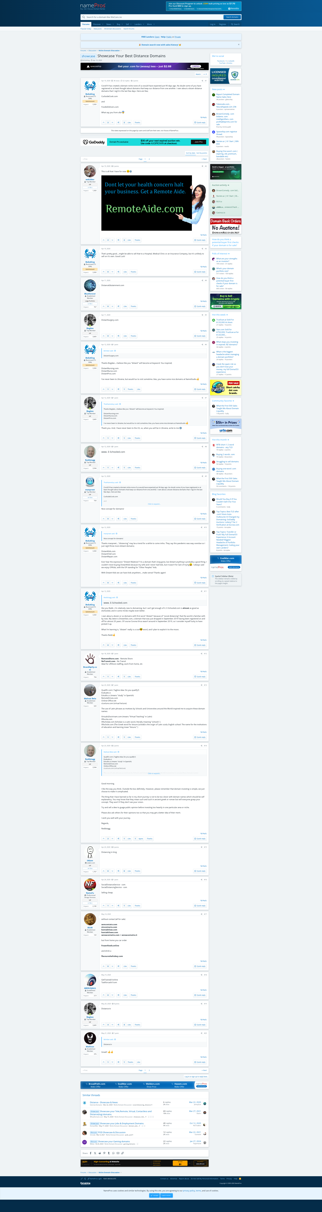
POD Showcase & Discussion (112, 1132)
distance (148, 1105)
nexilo (226, 146)
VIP (90, 184)
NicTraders (197, 1125)
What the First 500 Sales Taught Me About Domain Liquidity (227, 408)
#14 (205, 746)
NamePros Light (95, 1178)
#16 (205, 880)
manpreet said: (109, 533)
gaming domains (129, 1144)
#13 (205, 685)
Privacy (229, 1178)
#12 (205, 653)
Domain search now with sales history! (160, 44)
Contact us (164, 1178)
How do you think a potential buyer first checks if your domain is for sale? (225, 242)
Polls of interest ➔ (221, 253)
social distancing (138, 1105)
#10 (205, 527)
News (108, 24)
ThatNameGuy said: (111, 404)
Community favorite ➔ (223, 400)
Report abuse (184, 1178)
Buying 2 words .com (225, 454)
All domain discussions (112, 29)
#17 (205, 914)
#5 (206, 315)
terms (198, 1190)
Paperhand (197, 1143)
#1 (206, 81)
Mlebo (92, 1144)
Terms (222, 1178)
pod (130, 1135)
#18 (205, 975)
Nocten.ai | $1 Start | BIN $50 (227, 196)
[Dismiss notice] (238, 44)
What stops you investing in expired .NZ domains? (227, 343)
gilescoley (229, 99)
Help (235, 1178)
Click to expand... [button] (154, 504)
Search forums (129, 29)
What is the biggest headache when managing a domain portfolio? (227, 354)
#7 (206, 398)
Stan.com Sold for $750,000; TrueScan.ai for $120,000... (227, 332)
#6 (206, 344)
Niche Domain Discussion (123, 1105)
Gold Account (90, 101)
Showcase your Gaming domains (114, 1141)
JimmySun (197, 1104)
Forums (85, 24)
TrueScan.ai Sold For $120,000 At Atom (225, 321)
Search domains (232, 17)
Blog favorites (219, 494)
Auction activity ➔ (220, 185)
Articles (229, 63)
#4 (206, 280)
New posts (98, 29)
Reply (205, 117)
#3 (206, 249)
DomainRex (94, 1126)
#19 (205, 1004)
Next (205, 159)
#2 (206, 166)
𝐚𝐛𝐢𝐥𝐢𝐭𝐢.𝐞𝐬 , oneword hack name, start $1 (227, 207)
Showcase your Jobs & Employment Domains (122, 1123)
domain (131, 1126)
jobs (136, 1126)
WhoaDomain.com (96, 1117)
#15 (205, 847)
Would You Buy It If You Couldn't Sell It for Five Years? (226, 502)
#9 (206, 476)
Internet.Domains (96, 1105)
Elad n (199, 1113)
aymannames (229, 109)
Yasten (227, 159)
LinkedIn (231, 61)
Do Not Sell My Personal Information (204, 1178)
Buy (118, 24)
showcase (137, 1117)
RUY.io (219, 201)
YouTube (222, 63)
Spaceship (229, 137)
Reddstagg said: (109, 597)
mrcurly (92, 1135)
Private (178, 37)
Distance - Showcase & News (104, 1102)
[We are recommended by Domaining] (85, 1184)
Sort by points (201, 153)
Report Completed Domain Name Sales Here (227, 95)
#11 (205, 591)
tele (142, 1117)
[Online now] (90, 325)
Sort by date (190, 153)
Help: (163, 37)
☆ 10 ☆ (90, 187)
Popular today (85, 29)
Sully (227, 413)
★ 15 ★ (90, 497)
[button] (103, 24)
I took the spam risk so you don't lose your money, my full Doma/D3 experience (227, 368)
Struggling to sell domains (227, 461)
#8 (206, 446)
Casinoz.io (220, 212)
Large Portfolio (90, 301)
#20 (205, 1033)
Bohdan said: (108, 351)
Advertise (173, 1178)
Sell (127, 24)
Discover (97, 24)
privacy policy (189, 1190)
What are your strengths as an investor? (226, 259)
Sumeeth (198, 1134)
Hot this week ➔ (220, 314)
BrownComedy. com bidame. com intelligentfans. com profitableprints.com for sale (226, 119)
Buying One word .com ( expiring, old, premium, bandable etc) (226, 154)
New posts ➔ (218, 89)
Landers (138, 24)
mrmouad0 (226, 127)
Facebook (220, 61)
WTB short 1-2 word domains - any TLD (225, 446)
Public (169, 37)
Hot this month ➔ (220, 439)
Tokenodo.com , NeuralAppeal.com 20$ (226, 105)
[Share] (202, 80)
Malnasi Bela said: (110, 752)
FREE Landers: (147, 37)
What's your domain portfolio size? (225, 269)
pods (126, 1135)
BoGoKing (86, 60)
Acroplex (227, 527)
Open (157, 37)
